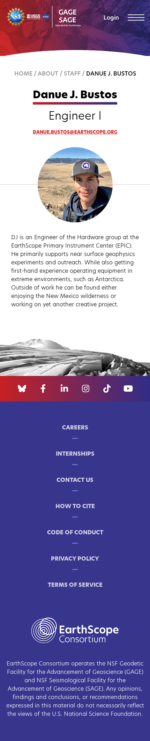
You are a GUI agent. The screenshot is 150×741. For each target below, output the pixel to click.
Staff (72, 74)
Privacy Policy (75, 559)
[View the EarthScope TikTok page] (107, 389)
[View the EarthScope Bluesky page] (22, 389)
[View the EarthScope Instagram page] (85, 389)
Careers (75, 428)
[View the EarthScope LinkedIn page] (64, 389)
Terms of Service (75, 585)
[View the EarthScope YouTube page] (128, 389)
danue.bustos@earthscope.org (75, 132)
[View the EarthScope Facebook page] (43, 389)
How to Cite (75, 507)
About (48, 74)
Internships (75, 454)
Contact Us (75, 480)
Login (111, 18)
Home (23, 74)
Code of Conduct (75, 533)
